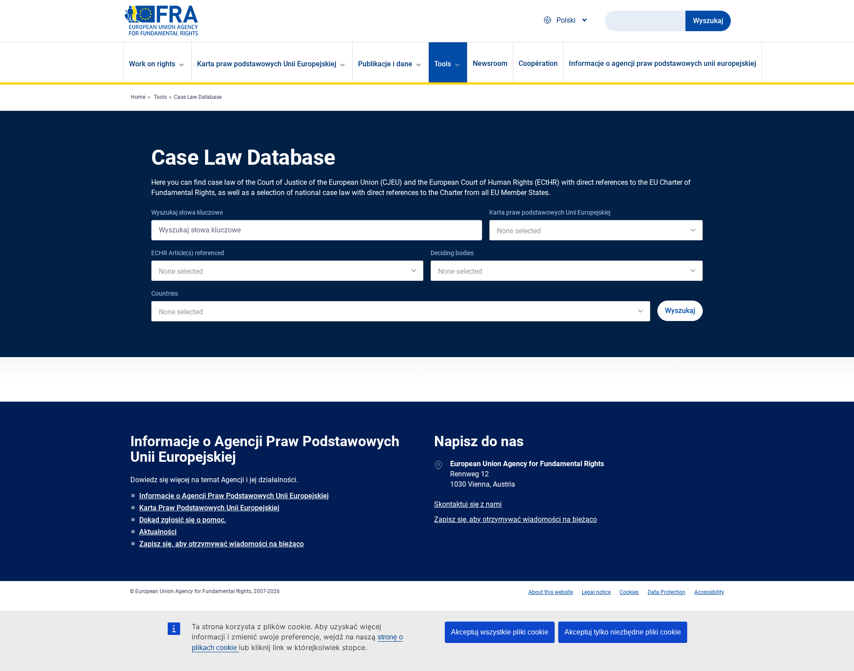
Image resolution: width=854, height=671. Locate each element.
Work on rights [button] (152, 64)
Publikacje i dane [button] (385, 64)
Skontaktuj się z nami (468, 504)
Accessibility (709, 592)
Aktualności (158, 532)
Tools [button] (442, 64)
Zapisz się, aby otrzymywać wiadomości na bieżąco (221, 544)
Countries (164, 293)
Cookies (629, 592)
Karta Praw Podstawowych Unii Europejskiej (209, 508)
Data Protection (666, 592)
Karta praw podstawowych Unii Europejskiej (549, 212)
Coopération (538, 63)
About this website (550, 592)
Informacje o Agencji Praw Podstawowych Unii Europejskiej (234, 496)
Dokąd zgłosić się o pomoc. (182, 520)
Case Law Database (198, 97)
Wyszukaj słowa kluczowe (187, 212)
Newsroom (490, 63)
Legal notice (596, 592)
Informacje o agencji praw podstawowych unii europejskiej (662, 63)
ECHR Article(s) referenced (187, 252)
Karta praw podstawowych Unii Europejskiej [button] (266, 64)
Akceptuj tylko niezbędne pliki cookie (622, 632)
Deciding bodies (452, 252)
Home (138, 97)
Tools (160, 97)
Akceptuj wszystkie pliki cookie (499, 632)
